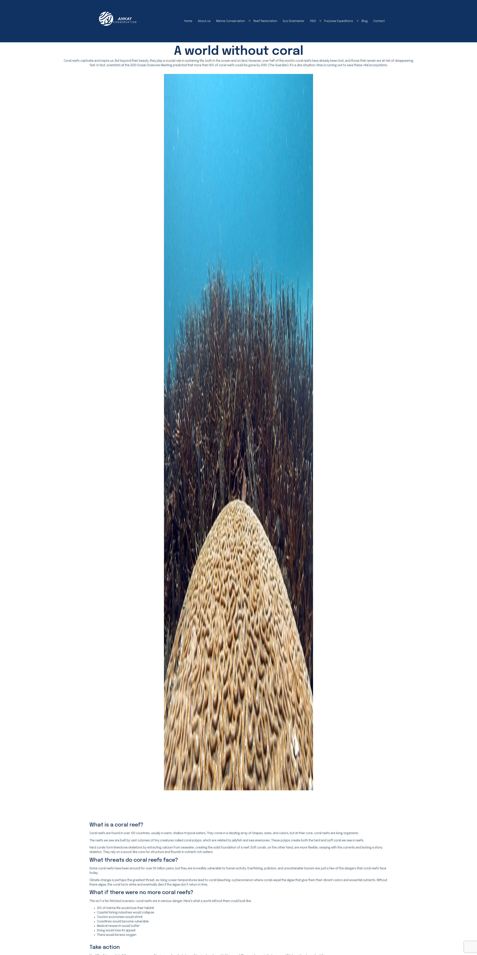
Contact (379, 21)
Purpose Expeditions (338, 21)
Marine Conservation (230, 21)
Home (188, 21)
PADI (313, 21)
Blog (364, 21)
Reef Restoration (265, 21)
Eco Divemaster (293, 21)
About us (204, 21)
